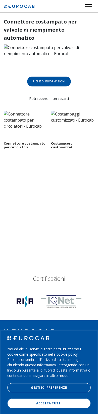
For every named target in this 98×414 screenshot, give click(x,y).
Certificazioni (49, 278)
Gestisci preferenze (49, 387)
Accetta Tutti (49, 403)
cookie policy (67, 354)
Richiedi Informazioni (49, 81)
